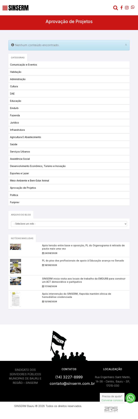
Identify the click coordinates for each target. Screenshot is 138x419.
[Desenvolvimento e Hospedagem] (111, 409)
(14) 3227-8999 (69, 377)
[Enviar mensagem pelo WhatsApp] (130, 398)
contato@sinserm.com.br (72, 383)
